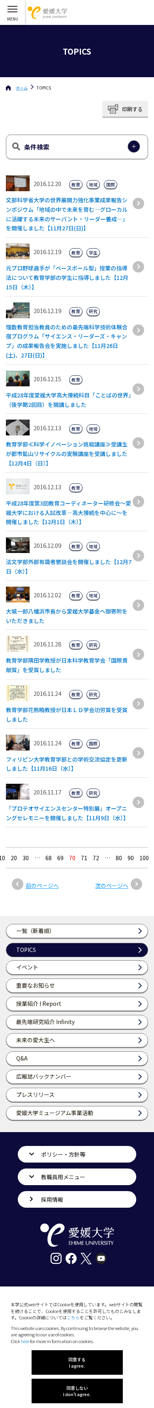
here (25, 1341)
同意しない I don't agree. (77, 1391)
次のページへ (111, 885)
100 (144, 858)
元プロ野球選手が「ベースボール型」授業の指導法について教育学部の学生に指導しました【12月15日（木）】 (67, 277)
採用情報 (52, 1199)
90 (131, 858)
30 (26, 858)
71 (84, 858)
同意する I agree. (77, 1362)
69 (60, 858)
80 (119, 858)
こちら (73, 1317)
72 (96, 858)
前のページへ (42, 885)
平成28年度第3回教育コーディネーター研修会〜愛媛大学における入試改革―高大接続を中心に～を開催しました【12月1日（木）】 (68, 512)
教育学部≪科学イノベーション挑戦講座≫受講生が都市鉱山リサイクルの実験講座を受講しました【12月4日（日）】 (67, 453)
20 (14, 858)
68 (48, 858)
